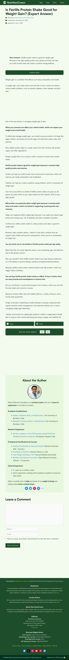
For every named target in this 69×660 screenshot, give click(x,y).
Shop (47, 2)
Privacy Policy (16, 646)
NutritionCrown (16, 2)
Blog (41, 2)
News (55, 2)
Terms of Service (26, 646)
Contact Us (34, 627)
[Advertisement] (34, 39)
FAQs (25, 581)
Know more (58, 611)
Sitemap (54, 646)
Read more (56, 593)
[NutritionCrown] (4, 2)
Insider (62, 2)
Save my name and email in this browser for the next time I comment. (33, 539)
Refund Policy (47, 646)
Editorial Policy (37, 646)
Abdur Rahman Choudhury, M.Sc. (24, 17)
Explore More (34, 72)
